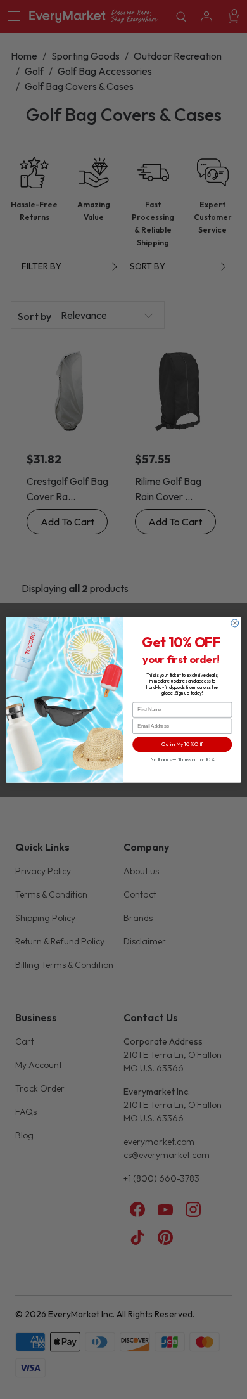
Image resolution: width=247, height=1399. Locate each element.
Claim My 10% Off (182, 743)
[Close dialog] (235, 623)
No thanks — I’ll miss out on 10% (182, 759)
